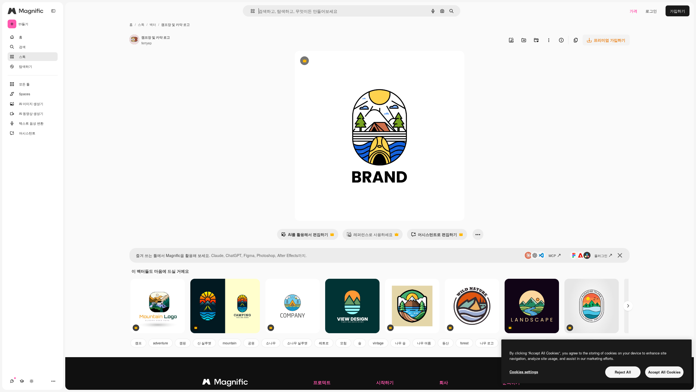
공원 (251, 343)
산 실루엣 (204, 343)
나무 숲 (400, 343)
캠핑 (182, 343)
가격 (633, 11)
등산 (445, 343)
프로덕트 (322, 382)
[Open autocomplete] (250, 11)
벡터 (153, 24)
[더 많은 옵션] (548, 40)
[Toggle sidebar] (53, 11)
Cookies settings (523, 371)
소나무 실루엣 (297, 343)
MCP (552, 255)
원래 (326, 61)
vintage (378, 343)
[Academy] (21, 381)
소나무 (271, 343)
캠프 (138, 343)
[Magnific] (225, 383)
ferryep (146, 43)
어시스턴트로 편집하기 (434, 236)
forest (464, 343)
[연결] (12, 381)
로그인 (651, 11)
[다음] (628, 306)
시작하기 (385, 382)
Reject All (623, 372)
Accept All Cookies (664, 372)
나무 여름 (424, 343)
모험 (343, 343)
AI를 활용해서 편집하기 (304, 236)
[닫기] (620, 255)
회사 (443, 382)
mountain (230, 343)
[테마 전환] (31, 381)
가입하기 (677, 11)
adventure (160, 343)
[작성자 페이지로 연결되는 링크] (134, 40)
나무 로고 (487, 343)
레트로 (324, 343)
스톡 (141, 24)
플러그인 (600, 255)
